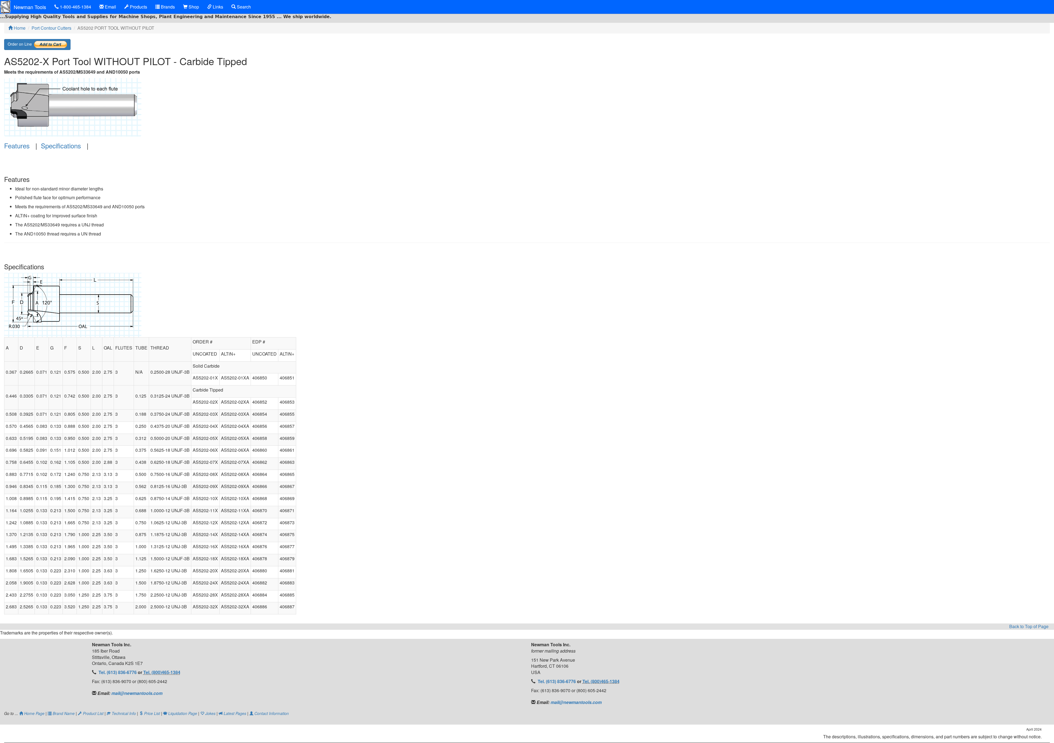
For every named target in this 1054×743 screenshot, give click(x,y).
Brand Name (64, 713)
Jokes (210, 713)
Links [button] (217, 7)
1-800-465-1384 (75, 7)
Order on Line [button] (21, 43)
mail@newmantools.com (136, 693)
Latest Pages (235, 713)
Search (243, 7)
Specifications (61, 145)
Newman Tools (30, 6)
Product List (93, 713)
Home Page (34, 713)
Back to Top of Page (1029, 626)
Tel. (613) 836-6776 (118, 672)
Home (19, 28)
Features (17, 145)
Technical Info (124, 713)
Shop (193, 7)
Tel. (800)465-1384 (161, 672)
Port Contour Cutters (51, 28)
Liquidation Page (182, 713)
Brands (167, 7)
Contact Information (271, 713)
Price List (152, 713)
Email (110, 7)
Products (138, 7)
